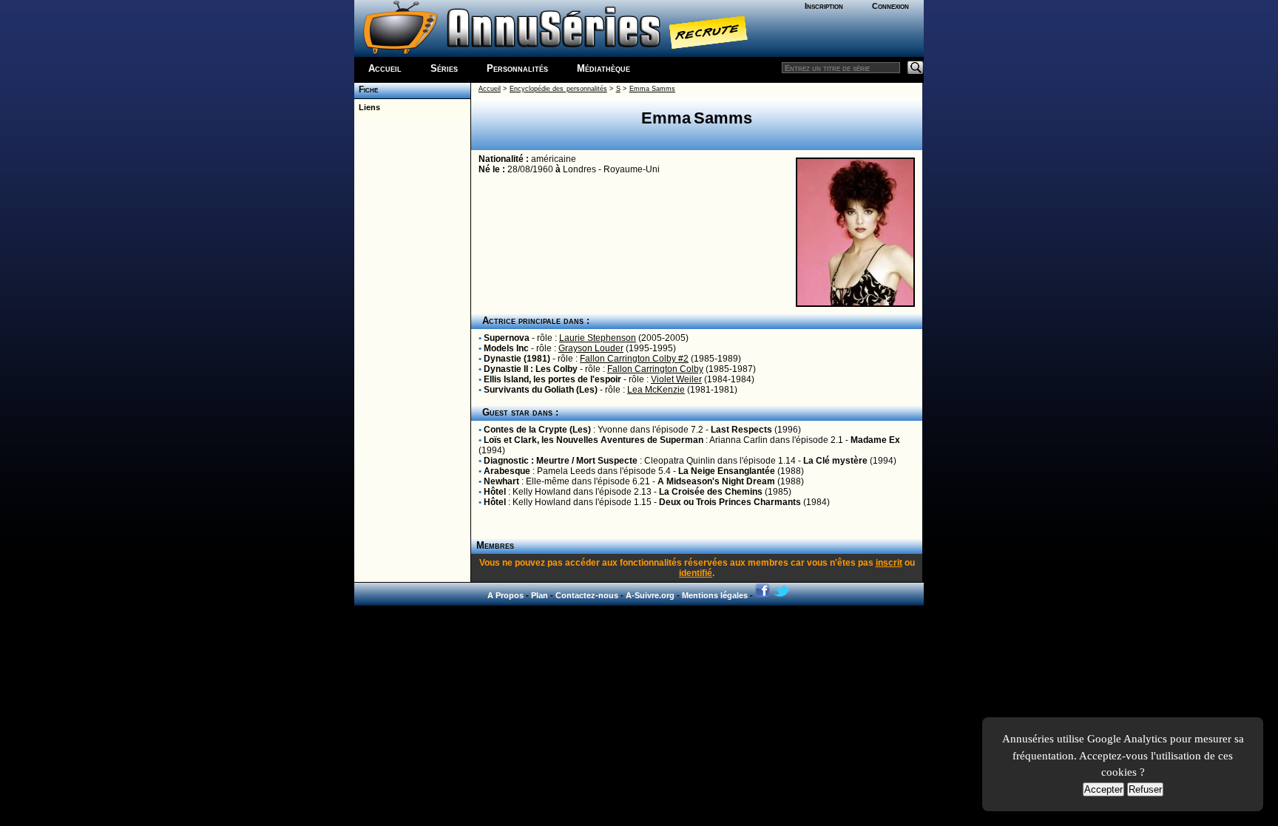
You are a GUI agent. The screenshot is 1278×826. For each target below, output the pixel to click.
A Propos (505, 595)
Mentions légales (715, 595)
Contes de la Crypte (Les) (537, 429)
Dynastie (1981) (517, 358)
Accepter (1103, 789)
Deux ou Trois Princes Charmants (730, 502)
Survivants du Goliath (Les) (541, 390)
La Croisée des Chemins (711, 492)
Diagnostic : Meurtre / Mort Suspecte (561, 461)
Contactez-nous (586, 595)
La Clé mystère (835, 461)
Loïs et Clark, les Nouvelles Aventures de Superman (593, 440)
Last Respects (741, 429)
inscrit (889, 563)
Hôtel (495, 492)
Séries (444, 68)
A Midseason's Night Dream (716, 481)
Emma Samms (652, 88)
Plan (539, 595)
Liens (367, 107)
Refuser (1145, 789)
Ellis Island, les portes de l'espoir (552, 379)
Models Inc (506, 348)
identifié (695, 573)
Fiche (366, 89)
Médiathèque (603, 68)
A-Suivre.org (650, 595)
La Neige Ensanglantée (726, 471)
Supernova (507, 338)
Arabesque (507, 471)
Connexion (890, 5)
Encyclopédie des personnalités (558, 88)
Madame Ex (875, 440)
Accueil (385, 68)
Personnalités (517, 68)
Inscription (824, 5)
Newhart (501, 481)
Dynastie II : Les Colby (531, 369)
